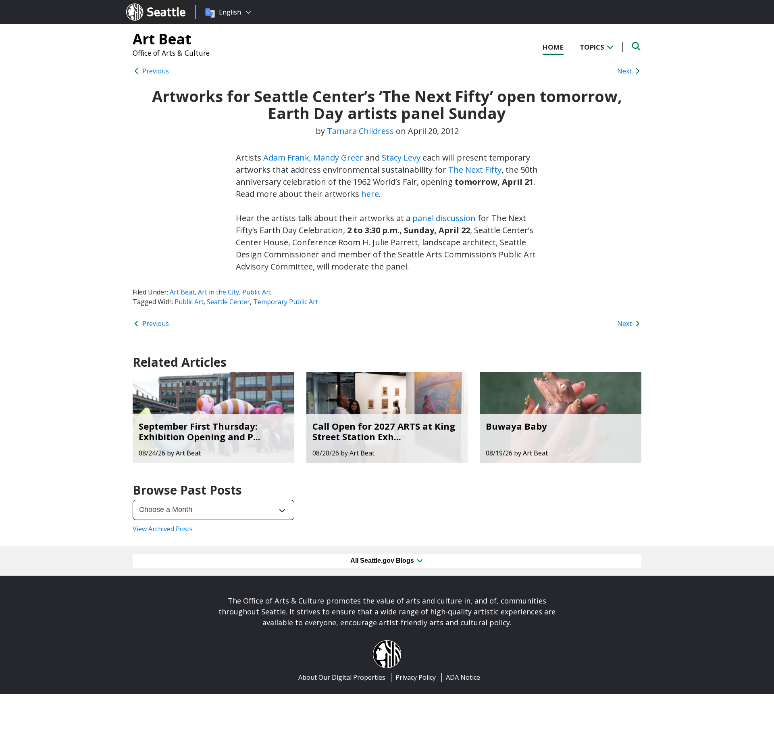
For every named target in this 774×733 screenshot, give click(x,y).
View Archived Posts (163, 528)
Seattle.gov (143, 4)
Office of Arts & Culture (171, 53)
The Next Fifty (474, 169)
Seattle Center (228, 301)
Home (553, 47)
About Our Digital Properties (341, 677)
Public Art (256, 292)
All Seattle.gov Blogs (383, 560)
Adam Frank (286, 157)
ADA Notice (463, 677)
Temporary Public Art (285, 301)
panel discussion (445, 218)
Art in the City (218, 292)
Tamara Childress (360, 130)
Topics (593, 47)
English (230, 12)
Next (625, 71)
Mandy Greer (338, 157)
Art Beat (162, 38)
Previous (155, 71)
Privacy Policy (415, 677)
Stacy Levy (401, 157)
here (370, 193)
